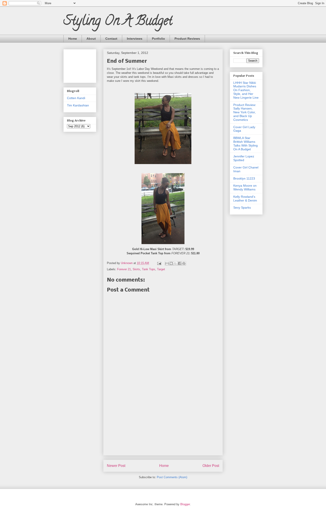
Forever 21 (124, 269)
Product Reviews (187, 38)
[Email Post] (159, 263)
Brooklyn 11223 (244, 178)
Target (161, 269)
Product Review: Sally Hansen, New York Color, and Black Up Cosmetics (244, 112)
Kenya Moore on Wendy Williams (245, 187)
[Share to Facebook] (179, 263)
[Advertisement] (163, 424)
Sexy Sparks (242, 207)
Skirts (136, 269)
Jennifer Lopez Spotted (243, 158)
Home (72, 38)
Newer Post (116, 466)
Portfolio (158, 38)
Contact (111, 38)
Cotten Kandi (76, 98)
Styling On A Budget (117, 22)
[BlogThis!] (171, 263)
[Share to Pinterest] (184, 263)
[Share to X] (175, 263)
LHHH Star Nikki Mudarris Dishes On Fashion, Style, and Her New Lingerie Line (246, 90)
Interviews (134, 38)
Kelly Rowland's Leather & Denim (245, 198)
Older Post (210, 466)
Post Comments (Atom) (172, 477)
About (91, 38)
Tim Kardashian (78, 105)
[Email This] (167, 263)
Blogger (185, 504)
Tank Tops (148, 269)
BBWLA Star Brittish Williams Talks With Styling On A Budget (245, 143)
